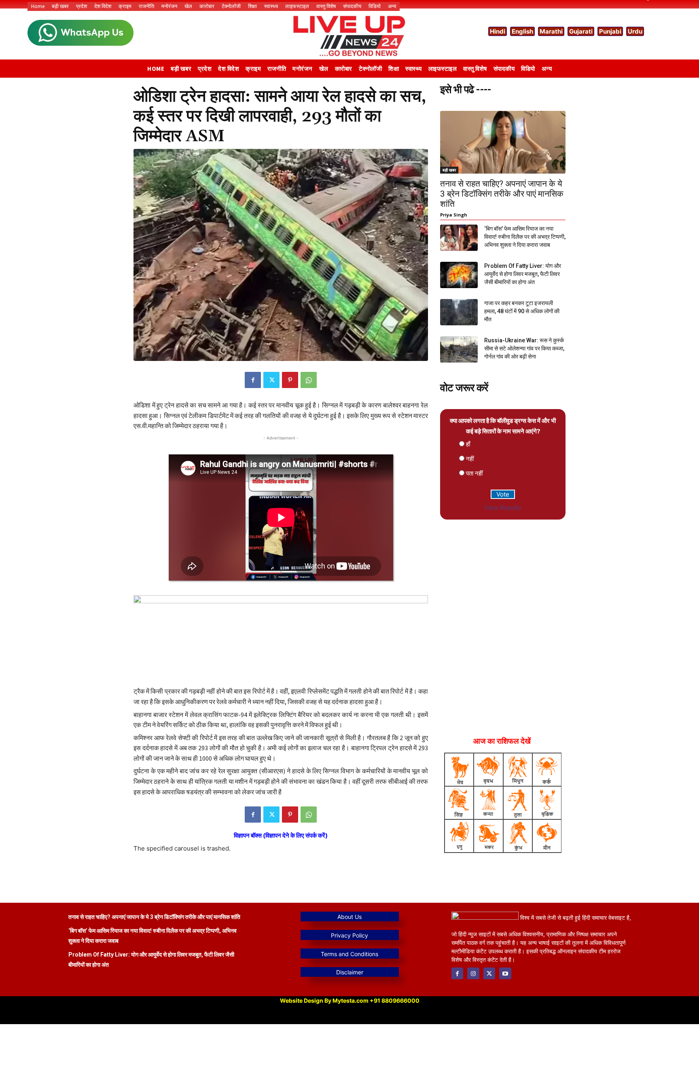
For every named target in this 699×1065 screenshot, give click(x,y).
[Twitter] (271, 380)
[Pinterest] (290, 380)
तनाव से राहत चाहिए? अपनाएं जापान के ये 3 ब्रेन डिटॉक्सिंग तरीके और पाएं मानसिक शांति (501, 194)
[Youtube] (505, 973)
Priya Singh (453, 215)
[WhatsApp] (309, 380)
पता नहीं (474, 473)
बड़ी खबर (449, 170)
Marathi (551, 31)
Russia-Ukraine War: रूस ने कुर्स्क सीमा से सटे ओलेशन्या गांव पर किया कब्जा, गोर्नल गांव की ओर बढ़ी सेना (524, 348)
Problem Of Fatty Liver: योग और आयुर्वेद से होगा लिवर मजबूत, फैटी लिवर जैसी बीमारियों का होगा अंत (522, 274)
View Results (502, 507)
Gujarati (581, 31)
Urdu (635, 31)
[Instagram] (473, 973)
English (522, 31)
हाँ (468, 444)
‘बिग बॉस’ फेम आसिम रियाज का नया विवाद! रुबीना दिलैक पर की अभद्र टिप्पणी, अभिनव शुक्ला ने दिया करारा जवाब (525, 236)
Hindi (497, 31)
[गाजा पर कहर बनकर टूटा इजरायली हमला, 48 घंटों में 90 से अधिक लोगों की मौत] (459, 312)
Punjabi (610, 31)
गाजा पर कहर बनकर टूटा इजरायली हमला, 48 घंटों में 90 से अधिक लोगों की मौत (521, 311)
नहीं (470, 458)
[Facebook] (253, 380)
